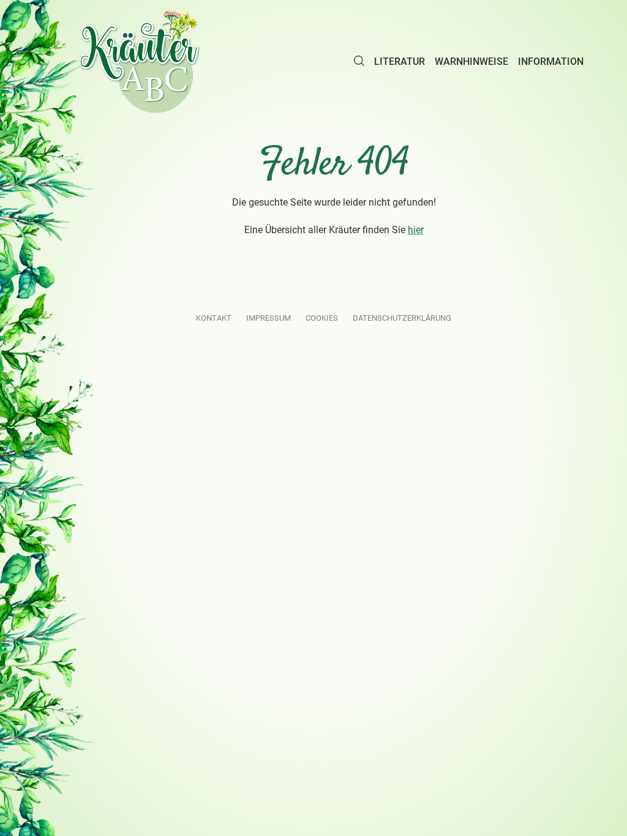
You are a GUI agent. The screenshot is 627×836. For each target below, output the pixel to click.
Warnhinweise (471, 61)
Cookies (322, 318)
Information (551, 61)
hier (416, 230)
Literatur (399, 61)
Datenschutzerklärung (402, 318)
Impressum (268, 318)
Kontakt (213, 318)
